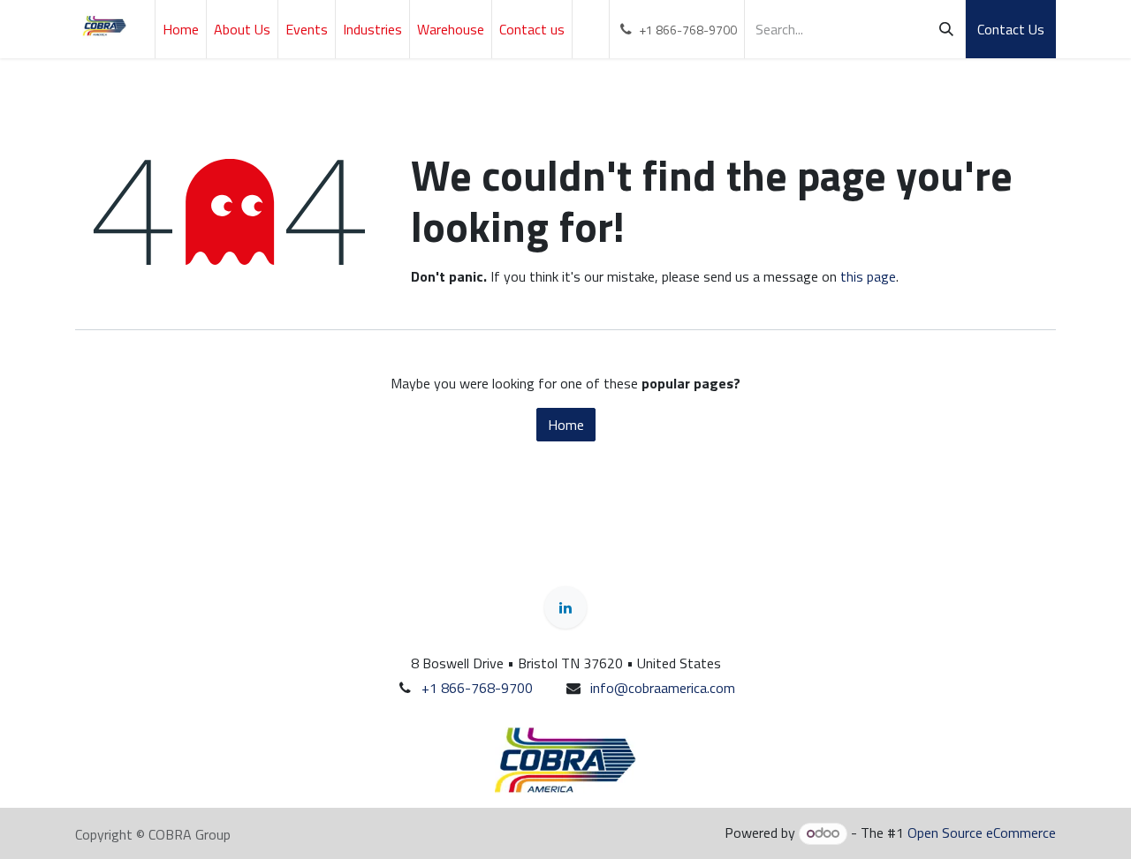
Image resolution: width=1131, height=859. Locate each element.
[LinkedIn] (565, 607)
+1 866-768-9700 (477, 687)
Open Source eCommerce (981, 832)
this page (868, 276)
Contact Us (1010, 29)
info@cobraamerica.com (662, 687)
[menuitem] (181, 29)
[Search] (946, 29)
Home (566, 424)
